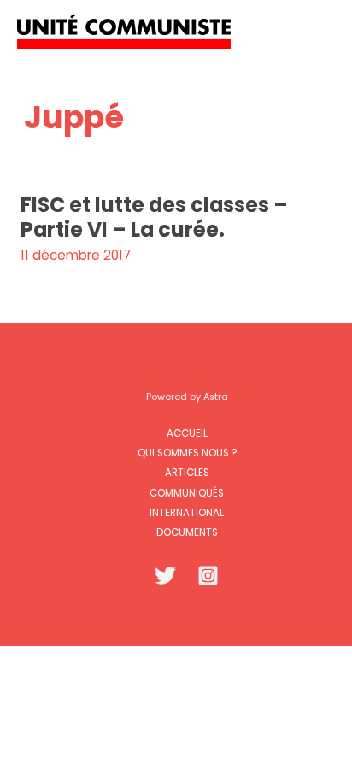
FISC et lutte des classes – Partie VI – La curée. (154, 217)
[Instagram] (208, 575)
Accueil (187, 433)
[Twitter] (165, 575)
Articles (187, 472)
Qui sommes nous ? (187, 453)
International (187, 513)
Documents (187, 532)
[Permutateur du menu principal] (316, 30)
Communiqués (187, 493)
